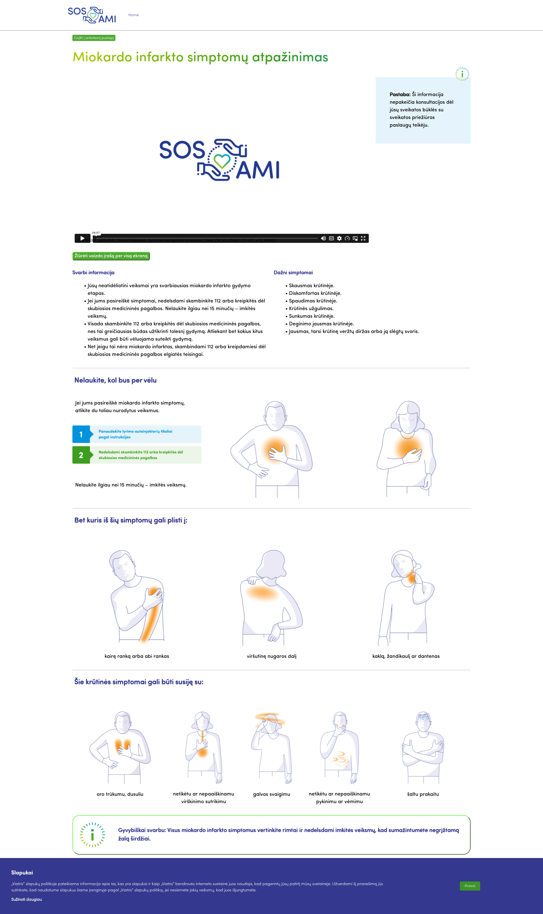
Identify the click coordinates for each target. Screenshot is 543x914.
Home (133, 14)
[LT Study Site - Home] (92, 15)
